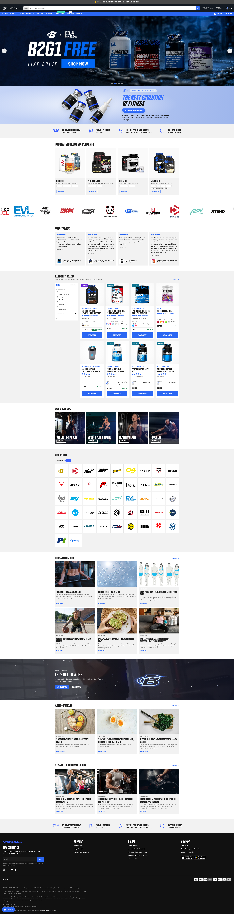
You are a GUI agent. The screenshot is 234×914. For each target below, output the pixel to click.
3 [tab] (114, 83)
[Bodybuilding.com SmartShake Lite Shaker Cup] (92, 352)
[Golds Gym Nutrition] (131, 526)
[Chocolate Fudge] (83, 325)
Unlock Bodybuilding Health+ (133, 110)
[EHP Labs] (117, 526)
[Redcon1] (103, 471)
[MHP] (158, 484)
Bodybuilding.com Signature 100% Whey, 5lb (91, 312)
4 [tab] (115, 83)
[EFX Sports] (75, 498)
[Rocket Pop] (108, 324)
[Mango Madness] (161, 322)
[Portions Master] (75, 512)
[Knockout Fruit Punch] (163, 322)
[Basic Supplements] (61, 512)
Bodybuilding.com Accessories (91, 366)
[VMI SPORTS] (131, 512)
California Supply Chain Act (137, 855)
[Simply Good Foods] (89, 526)
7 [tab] (121, 83)
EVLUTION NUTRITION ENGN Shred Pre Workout (141, 312)
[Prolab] (158, 512)
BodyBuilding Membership (190, 849)
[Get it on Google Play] (200, 857)
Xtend (159, 308)
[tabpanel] (117, 51)
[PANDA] (158, 471)
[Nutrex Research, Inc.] (89, 471)
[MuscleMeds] (172, 484)
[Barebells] (103, 498)
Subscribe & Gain (187, 852)
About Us (184, 846)
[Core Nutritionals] (103, 512)
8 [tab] (122, 83)
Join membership (62, 687)
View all (175, 279)
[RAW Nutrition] (75, 526)
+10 (169, 321)
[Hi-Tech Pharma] (172, 498)
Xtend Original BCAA (164, 310)
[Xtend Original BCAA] (167, 294)
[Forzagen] (117, 512)
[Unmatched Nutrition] (89, 484)
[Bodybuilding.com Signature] (61, 471)
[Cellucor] (131, 471)
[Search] (198, 8)
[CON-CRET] (89, 498)
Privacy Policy (36, 863)
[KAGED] (144, 471)
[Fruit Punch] (110, 324)
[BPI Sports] (61, 498)
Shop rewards (76, 687)
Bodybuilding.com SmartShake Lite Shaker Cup (91, 371)
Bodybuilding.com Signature (90, 308)
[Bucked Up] (61, 484)
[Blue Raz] (133, 325)
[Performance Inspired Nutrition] (61, 540)
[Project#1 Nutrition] (89, 512)
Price (58, 318)
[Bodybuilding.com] (4, 8)
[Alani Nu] (117, 498)
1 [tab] (111, 83)
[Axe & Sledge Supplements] (117, 484)
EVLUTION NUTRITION (113, 308)
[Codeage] (158, 498)
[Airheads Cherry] (158, 322)
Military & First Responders (137, 852)
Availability (60, 314)
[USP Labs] (75, 540)
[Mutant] (117, 471)
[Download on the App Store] (187, 857)
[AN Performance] (172, 526)
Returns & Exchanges (81, 852)
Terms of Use (132, 859)
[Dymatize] (75, 471)
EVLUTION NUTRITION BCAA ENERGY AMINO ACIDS (116, 312)
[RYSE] (144, 484)
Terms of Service (7, 865)
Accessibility (78, 846)
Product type (61, 289)
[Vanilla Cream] (85, 325)
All (68, 460)
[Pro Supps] (103, 484)
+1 (118, 324)
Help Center (78, 849)
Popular (60, 460)
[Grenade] (144, 498)
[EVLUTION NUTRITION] (131, 498)
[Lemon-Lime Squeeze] (166, 322)
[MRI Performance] (144, 512)
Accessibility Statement (136, 849)
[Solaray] (172, 512)
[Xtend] (172, 471)
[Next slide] (229, 50)
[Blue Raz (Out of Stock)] (113, 324)
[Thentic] (103, 526)
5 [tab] (117, 83)
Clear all (73, 285)
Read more (174, 558)
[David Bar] (131, 484)
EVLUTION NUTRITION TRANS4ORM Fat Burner (165, 370)
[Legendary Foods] (144, 526)
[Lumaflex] (158, 526)
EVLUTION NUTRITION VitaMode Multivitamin (115, 370)
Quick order (92, 335)
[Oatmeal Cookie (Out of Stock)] (88, 325)
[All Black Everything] (61, 526)
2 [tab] (112, 83)
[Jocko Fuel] (75, 484)
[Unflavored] (108, 384)
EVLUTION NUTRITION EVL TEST (140, 370)
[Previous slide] (4, 50)
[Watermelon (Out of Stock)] (116, 324)
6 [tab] (118, 83)
